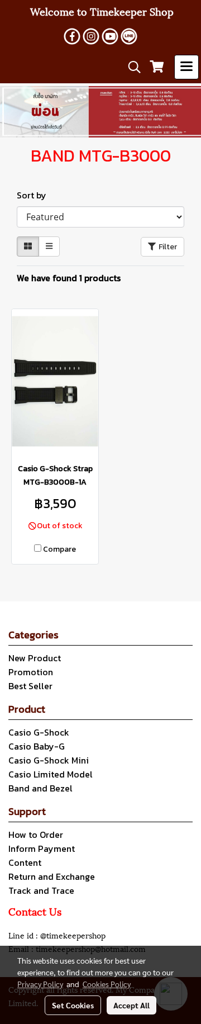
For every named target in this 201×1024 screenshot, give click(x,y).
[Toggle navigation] (186, 67)
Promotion (30, 672)
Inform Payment (41, 848)
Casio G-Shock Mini (48, 760)
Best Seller (30, 686)
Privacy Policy (40, 984)
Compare (59, 549)
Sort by (35, 195)
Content (24, 862)
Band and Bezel (40, 788)
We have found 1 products (69, 278)
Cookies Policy (107, 984)
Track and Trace (41, 890)
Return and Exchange (51, 876)
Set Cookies (73, 1005)
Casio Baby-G (36, 746)
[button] (130, 67)
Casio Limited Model (50, 774)
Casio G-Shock (38, 732)
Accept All (131, 1005)
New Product (34, 658)
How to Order (35, 834)
